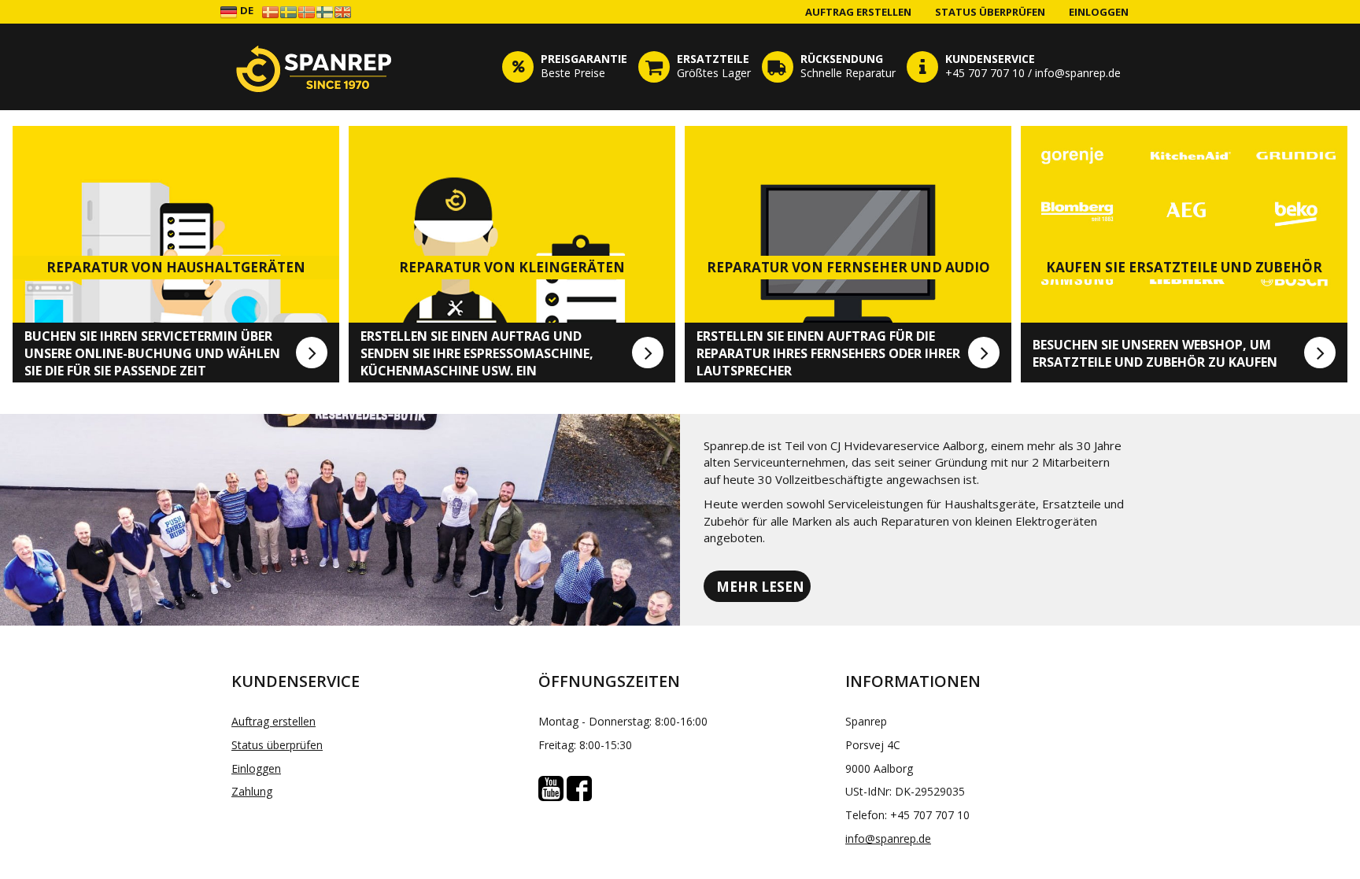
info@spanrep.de (888, 838)
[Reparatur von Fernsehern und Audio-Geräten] (984, 352)
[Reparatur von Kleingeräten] (647, 352)
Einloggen (1099, 12)
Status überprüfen (990, 12)
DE (245, 10)
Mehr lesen (760, 587)
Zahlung (251, 791)
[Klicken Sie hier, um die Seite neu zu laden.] (314, 66)
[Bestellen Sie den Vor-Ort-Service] (311, 352)
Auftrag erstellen (858, 12)
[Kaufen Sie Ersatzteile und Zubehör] (1320, 352)
